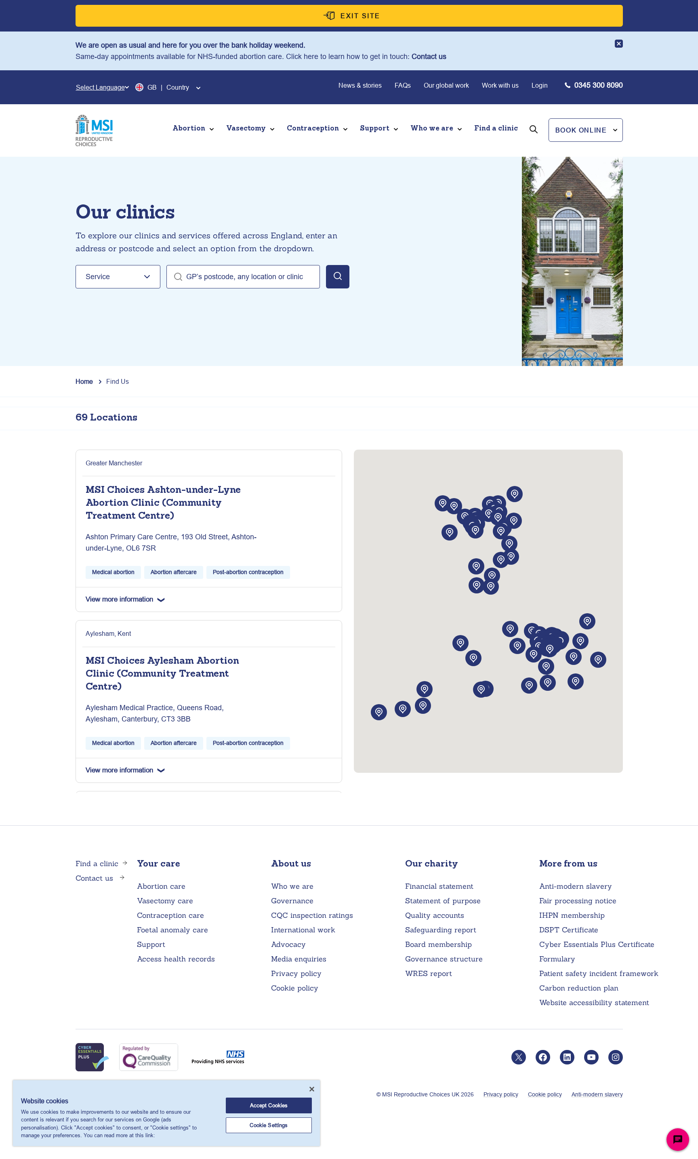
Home (84, 381)
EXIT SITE (361, 15)
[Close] (311, 1089)
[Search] (533, 140)
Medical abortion (113, 572)
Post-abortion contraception (248, 572)
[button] (586, 130)
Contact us (429, 56)
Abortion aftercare (174, 572)
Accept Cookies (269, 1105)
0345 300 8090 (598, 85)
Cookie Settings (269, 1125)
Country (177, 87)
